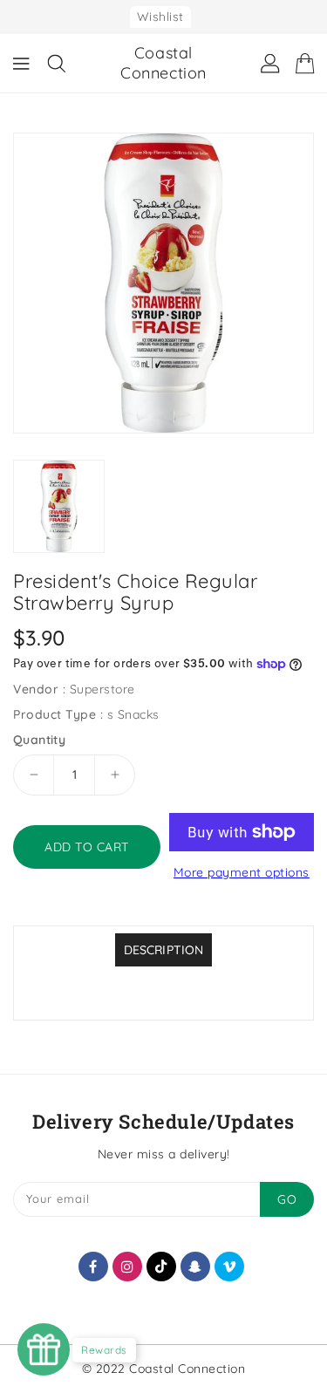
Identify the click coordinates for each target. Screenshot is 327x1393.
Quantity (39, 740)
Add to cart (86, 847)
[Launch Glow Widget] (43, 1349)
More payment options (242, 872)
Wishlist (160, 16)
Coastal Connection (163, 63)
